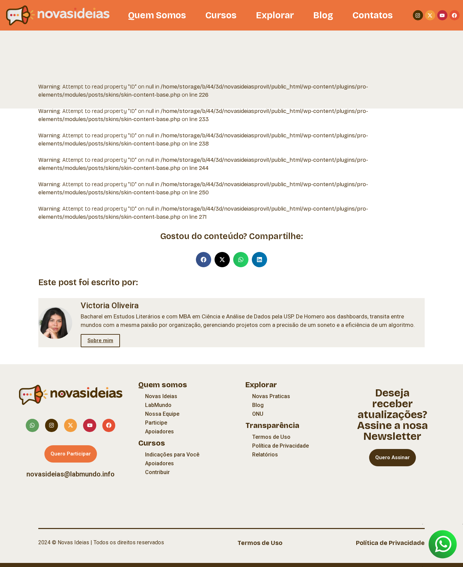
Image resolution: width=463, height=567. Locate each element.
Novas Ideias (161, 396)
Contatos (373, 15)
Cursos (221, 15)
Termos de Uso (271, 437)
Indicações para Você (172, 454)
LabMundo (158, 405)
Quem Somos (157, 15)
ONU (257, 414)
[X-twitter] (430, 15)
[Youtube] (442, 15)
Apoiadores (159, 431)
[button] (203, 259)
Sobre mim (100, 340)
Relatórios (265, 454)
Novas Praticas (271, 396)
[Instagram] (418, 15)
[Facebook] (454, 15)
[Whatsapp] (32, 425)
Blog (323, 15)
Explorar (275, 15)
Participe (156, 422)
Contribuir (157, 472)
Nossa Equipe (162, 414)
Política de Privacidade (280, 446)
